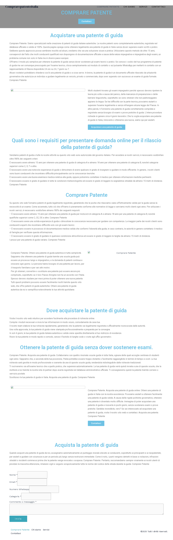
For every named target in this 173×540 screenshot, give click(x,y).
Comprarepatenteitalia (21, 6)
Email (13, 482)
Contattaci (158, 6)
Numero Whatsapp (19, 489)
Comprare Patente (108, 6)
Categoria (15, 496)
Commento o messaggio (22, 502)
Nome (13, 475)
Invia (18, 518)
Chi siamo (129, 6)
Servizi (143, 6)
